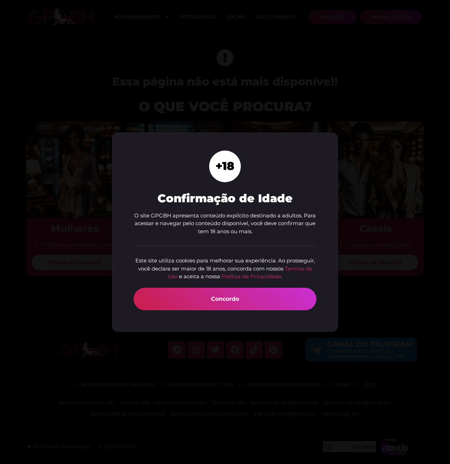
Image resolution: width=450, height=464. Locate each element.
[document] (225, 232)
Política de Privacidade (251, 276)
